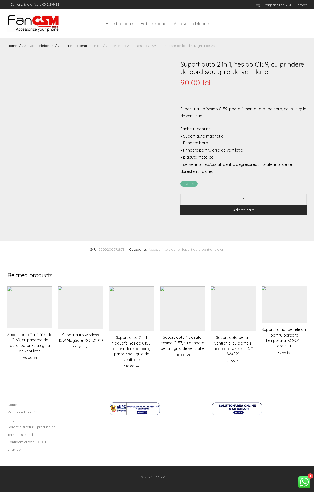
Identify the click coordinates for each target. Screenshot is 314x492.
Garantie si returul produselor (31, 427)
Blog (256, 5)
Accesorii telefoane (191, 23)
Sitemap (14, 449)
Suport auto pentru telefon (79, 45)
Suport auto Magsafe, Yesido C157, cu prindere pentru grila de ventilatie (182, 343)
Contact (301, 5)
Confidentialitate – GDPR (27, 442)
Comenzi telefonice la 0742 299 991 (35, 4)
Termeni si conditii (21, 434)
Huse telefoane (119, 23)
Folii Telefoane (153, 23)
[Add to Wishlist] (182, 224)
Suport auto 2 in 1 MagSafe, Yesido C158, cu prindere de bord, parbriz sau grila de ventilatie (131, 348)
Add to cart (243, 210)
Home (12, 45)
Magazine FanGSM (278, 5)
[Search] (269, 24)
